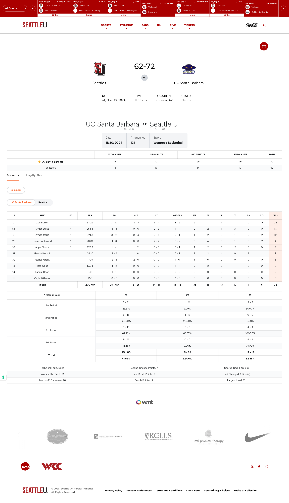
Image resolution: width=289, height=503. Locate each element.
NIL (159, 25)
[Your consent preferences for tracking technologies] (3, 377)
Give (173, 25)
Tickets (189, 25)
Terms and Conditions (169, 490)
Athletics (126, 25)
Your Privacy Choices (217, 490)
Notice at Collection (245, 490)
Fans (145, 25)
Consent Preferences (139, 490)
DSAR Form (193, 490)
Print (264, 46)
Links (55, 15)
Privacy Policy (113, 490)
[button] (32, 8)
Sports (106, 25)
